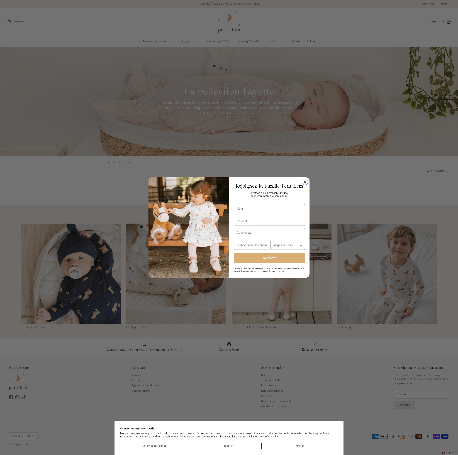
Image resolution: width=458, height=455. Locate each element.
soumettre (269, 258)
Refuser (300, 446)
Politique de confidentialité (264, 436)
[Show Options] (301, 245)
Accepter (227, 446)
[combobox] (286, 245)
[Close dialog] (305, 182)
